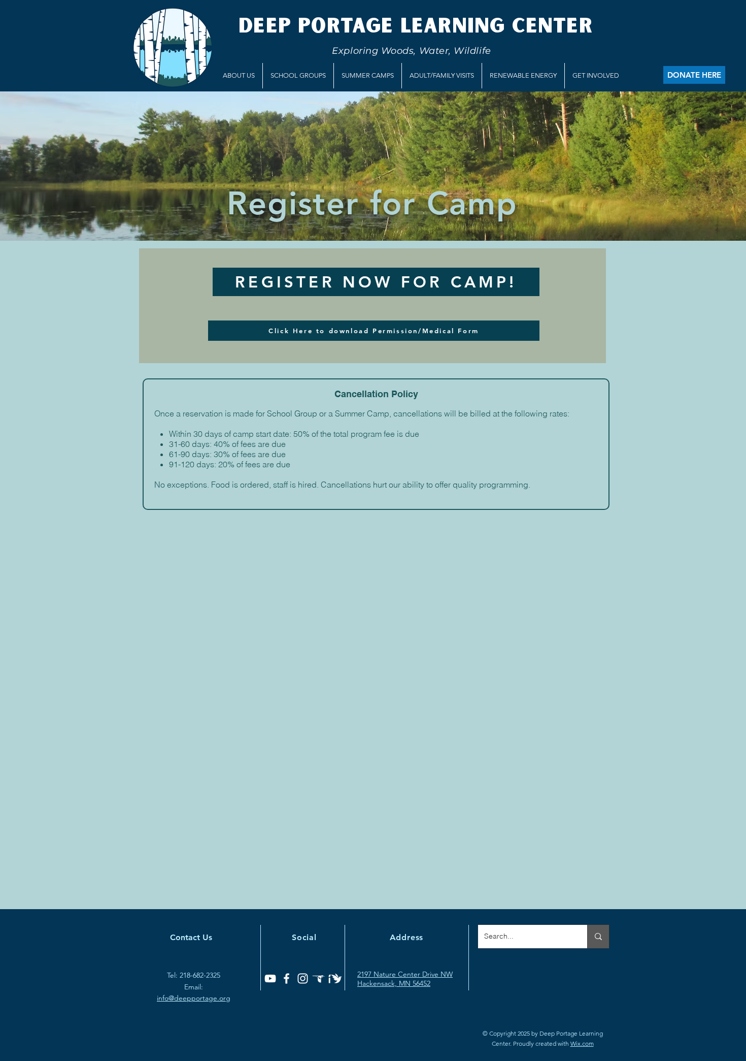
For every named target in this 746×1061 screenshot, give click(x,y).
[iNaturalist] (335, 978)
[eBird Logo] (319, 978)
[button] (238, 75)
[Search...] (598, 936)
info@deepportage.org (193, 998)
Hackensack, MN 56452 (393, 983)
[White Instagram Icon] (303, 978)
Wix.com (582, 1043)
